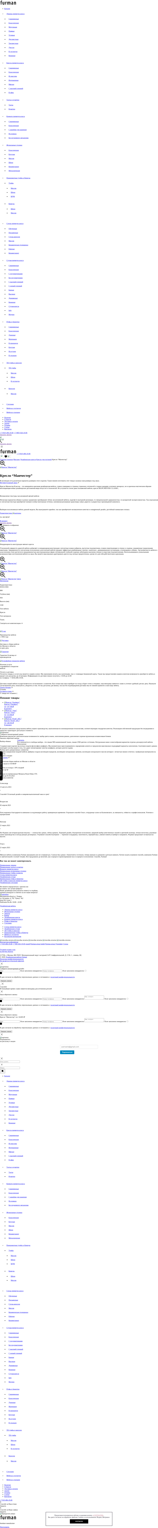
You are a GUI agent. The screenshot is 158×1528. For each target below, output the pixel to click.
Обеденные (13, 229)
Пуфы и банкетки (12, 322)
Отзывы (7, 425)
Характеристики (6, 513)
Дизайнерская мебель (8, 906)
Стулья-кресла (14, 306)
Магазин (16, 459)
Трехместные (13, 43)
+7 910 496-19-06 (6, 944)
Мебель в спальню (13, 412)
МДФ (13, 196)
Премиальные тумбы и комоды (11, 873)
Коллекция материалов (12, 936)
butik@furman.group (48, 944)
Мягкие (11, 84)
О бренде (7, 419)
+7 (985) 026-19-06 (20, 433)
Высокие (12, 294)
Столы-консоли (14, 237)
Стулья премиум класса (15, 260)
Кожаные (12, 56)
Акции (6, 423)
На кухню (12, 351)
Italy (10, 310)
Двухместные (13, 39)
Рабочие (12, 249)
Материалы (4, 581)
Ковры (6, 915)
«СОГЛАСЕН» (98, 1515)
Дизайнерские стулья (7, 877)
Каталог (7, 9)
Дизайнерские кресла (28, 459)
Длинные (12, 335)
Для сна (11, 47)
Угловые (12, 35)
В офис (11, 92)
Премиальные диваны (8, 865)
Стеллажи (10, 404)
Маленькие (13, 339)
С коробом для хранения (18, 130)
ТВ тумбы (12, 368)
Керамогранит (14, 167)
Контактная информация (9, 942)
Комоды (12, 204)
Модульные (13, 27)
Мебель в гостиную (13, 408)
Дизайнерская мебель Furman (16, 957)
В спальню (13, 355)
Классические (14, 23)
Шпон (11, 162)
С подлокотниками (16, 274)
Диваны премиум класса (15, 14)
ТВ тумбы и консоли (14, 363)
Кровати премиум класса (15, 116)
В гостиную (13, 51)
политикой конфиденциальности (63, 977)
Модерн (11, 314)
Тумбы (11, 183)
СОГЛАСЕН (79, 1521)
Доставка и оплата (11, 421)
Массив (11, 158)
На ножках (13, 134)
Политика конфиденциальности (12, 959)
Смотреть (20, 740)
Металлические (14, 171)
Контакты (8, 429)
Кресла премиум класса (15, 63)
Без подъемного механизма (18, 138)
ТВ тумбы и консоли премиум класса (13, 881)
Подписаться (67, 1052)
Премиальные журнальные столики (13, 871)
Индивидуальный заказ (9, 483)
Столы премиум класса (14, 223)
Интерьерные (13, 80)
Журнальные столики (14, 145)
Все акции (4, 757)
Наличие (7, 417)
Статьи (6, 427)
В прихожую (13, 343)
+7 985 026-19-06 (19, 944)
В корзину (4, 521)
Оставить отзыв (6, 691)
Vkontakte (59, 944)
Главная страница (6, 459)
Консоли (12, 388)
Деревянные (13, 298)
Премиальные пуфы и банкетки (11, 879)
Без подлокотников (16, 278)
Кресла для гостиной (44, 459)
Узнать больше (5, 687)
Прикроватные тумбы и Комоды (18, 178)
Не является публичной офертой (12, 961)
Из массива (13, 76)
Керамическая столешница (18, 245)
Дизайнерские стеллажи (9, 883)
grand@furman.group (33, 944)
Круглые (12, 154)
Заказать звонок (6, 435)
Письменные (13, 233)
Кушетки (12, 109)
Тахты (11, 105)
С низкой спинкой (15, 286)
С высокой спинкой (16, 88)
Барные (11, 290)
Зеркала (7, 913)
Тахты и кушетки (12, 100)
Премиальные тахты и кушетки (11, 867)
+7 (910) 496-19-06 (6, 433)
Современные (14, 19)
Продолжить (4, 1527)
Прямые (12, 31)
